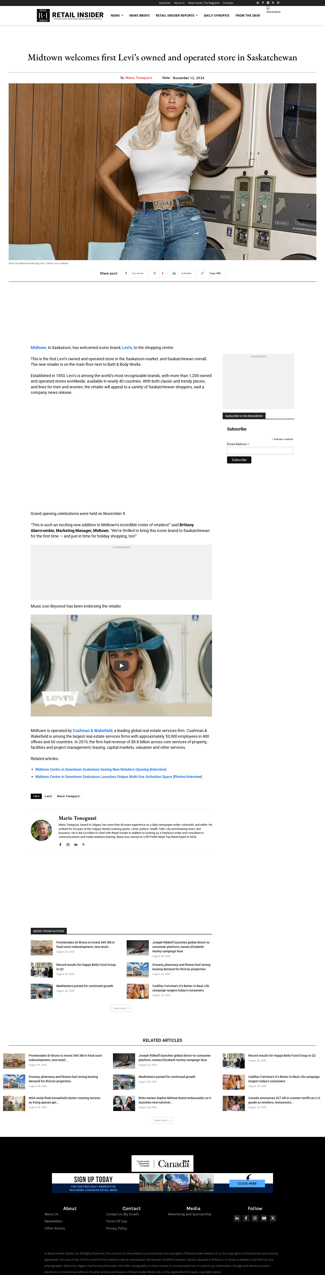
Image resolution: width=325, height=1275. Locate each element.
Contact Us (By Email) (122, 1214)
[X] (83, 843)
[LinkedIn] (257, 3)
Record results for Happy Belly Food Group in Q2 (282, 1055)
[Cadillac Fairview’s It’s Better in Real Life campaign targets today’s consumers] (138, 991)
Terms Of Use (116, 1221)
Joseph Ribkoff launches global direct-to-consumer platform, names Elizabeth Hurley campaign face (181, 947)
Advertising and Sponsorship (189, 1214)
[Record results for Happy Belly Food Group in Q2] (42, 970)
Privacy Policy (116, 1228)
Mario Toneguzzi (139, 78)
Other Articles (54, 1228)
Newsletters (53, 1221)
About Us (51, 1214)
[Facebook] (263, 3)
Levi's (48, 796)
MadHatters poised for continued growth (84, 986)
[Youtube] (264, 1218)
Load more (119, 1008)
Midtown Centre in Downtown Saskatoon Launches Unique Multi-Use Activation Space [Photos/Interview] (118, 777)
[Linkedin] (75, 843)
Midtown (38, 347)
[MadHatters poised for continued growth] (42, 991)
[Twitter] (272, 3)
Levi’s (127, 347)
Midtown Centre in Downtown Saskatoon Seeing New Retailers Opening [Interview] (100, 769)
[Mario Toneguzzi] (41, 830)
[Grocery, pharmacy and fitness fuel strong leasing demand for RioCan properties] (138, 969)
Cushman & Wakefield (92, 730)
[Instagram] (278, 3)
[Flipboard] (268, 3)
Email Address (238, 444)
